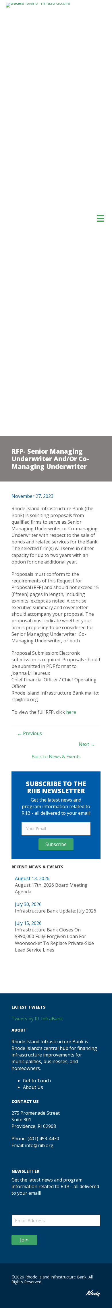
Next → (87, 744)
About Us (33, 1087)
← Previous (29, 733)
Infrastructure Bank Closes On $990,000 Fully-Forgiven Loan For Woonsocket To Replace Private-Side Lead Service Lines (54, 940)
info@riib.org (39, 1145)
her (70, 712)
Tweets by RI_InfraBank (37, 1018)
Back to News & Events (56, 756)
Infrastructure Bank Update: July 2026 (55, 911)
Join (24, 1240)
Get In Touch (37, 1080)
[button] (56, 844)
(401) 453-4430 (43, 1138)
